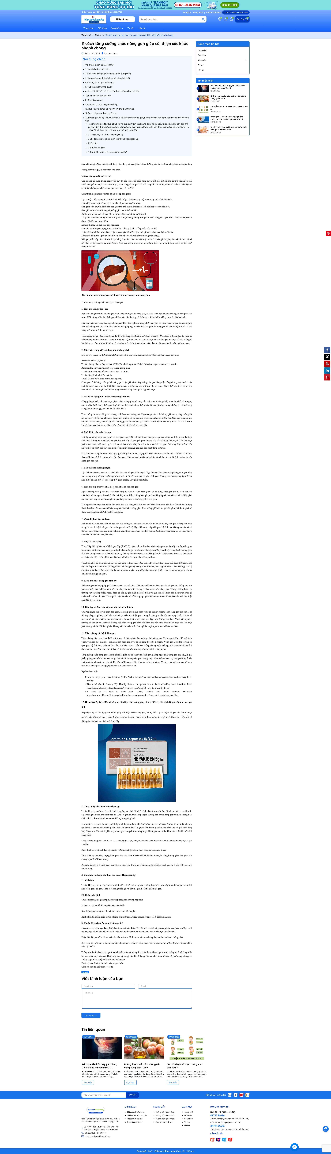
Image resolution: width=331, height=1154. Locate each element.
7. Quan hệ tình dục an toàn (98, 95)
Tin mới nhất (205, 80)
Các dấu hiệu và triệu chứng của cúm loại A (229, 107)
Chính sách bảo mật (135, 1112)
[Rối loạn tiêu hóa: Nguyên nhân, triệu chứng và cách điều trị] (203, 88)
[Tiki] (224, 1139)
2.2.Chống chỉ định (96, 147)
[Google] (247, 1095)
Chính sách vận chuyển (137, 1115)
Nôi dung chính (94, 59)
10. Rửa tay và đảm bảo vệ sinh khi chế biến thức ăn (109, 109)
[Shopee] (212, 1139)
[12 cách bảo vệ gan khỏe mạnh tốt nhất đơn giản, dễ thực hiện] (203, 130)
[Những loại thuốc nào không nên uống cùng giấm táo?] (203, 99)
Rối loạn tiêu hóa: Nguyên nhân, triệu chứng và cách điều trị (227, 86)
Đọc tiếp (88, 1082)
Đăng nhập (198, 12)
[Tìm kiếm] (203, 19)
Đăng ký (187, 12)
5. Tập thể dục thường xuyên (98, 87)
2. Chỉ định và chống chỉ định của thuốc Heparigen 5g (113, 139)
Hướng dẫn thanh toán (165, 1115)
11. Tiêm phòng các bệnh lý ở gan (100, 113)
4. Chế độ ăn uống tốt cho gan (99, 82)
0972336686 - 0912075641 (236, 12)
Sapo (191, 1151)
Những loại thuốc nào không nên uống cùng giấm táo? (228, 97)
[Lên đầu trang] (325, 1138)
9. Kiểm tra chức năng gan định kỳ (101, 104)
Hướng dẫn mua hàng (165, 1112)
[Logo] (93, 19)
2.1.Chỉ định (93, 143)
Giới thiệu (102, 28)
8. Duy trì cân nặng (94, 100)
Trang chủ (88, 28)
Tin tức (130, 28)
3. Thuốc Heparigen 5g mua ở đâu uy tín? (107, 152)
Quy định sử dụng (134, 1122)
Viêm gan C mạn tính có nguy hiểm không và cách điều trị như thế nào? (226, 118)
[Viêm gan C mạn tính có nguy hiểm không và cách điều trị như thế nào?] (203, 119)
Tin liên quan (93, 1029)
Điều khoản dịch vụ (164, 1122)
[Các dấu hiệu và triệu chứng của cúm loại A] (203, 109)
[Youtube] (241, 1095)
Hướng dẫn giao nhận (165, 1119)
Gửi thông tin (91, 1015)
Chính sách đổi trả (134, 1119)
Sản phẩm (116, 28)
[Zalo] (230, 1095)
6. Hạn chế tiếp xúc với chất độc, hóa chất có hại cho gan (112, 91)
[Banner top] (165, 4)
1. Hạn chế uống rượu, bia (97, 69)
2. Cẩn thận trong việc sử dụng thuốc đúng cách (108, 73)
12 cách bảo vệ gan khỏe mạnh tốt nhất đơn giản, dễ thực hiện (228, 128)
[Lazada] (218, 1139)
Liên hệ (141, 28)
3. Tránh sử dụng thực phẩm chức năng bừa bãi (107, 78)
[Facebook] (236, 1095)
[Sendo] (230, 1139)
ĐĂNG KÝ (132, 1095)
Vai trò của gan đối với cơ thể (99, 65)
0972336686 (217, 1115)
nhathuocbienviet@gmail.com (98, 1136)
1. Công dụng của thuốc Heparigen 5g (105, 134)
